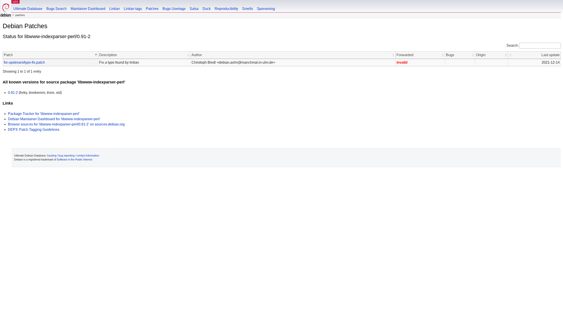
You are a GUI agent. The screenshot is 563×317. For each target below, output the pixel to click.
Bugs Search (56, 9)
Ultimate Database (27, 9)
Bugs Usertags (174, 9)
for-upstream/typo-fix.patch (24, 62)
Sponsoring (266, 9)
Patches (152, 9)
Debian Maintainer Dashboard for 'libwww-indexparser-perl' (54, 119)
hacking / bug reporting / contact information (73, 155)
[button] (96, 55)
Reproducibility (226, 9)
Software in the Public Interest (74, 159)
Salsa (194, 9)
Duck (207, 9)
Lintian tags (133, 9)
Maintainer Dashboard (88, 9)
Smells (247, 9)
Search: (512, 45)
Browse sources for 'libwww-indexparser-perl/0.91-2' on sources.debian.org (66, 124)
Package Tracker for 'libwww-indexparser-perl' (44, 114)
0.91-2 (13, 92)
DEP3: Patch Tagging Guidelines (33, 129)
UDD (15, 1)
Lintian (114, 9)
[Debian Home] (5, 9)
